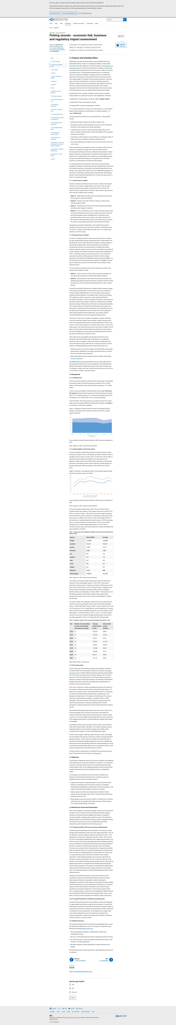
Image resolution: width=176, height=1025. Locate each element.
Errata (52, 58)
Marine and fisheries (60, 49)
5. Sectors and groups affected (56, 77)
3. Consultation (54, 69)
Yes (73, 984)
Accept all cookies (55, 13)
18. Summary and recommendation (55, 133)
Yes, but (74, 992)
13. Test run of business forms (56, 110)
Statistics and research (78, 23)
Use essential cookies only (69, 13)
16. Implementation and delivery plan (56, 123)
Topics (56, 23)
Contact (63, 1011)
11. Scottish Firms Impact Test (57, 100)
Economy (54, 48)
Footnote (53, 159)
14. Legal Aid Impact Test (57, 114)
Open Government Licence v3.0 (73, 1017)
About (51, 23)
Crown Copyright (75, 1011)
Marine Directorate (59, 46)
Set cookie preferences (85, 13)
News (61, 23)
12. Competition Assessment (54, 105)
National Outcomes (87, 928)
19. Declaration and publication (55, 138)
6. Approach (53, 81)
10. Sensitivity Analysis (56, 96)
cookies (56, 3)
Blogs (96, 23)
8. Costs (53, 88)
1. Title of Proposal (55, 61)
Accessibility (52, 1011)
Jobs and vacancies (85, 1011)
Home (51, 27)
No (73, 988)
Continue (72, 997)
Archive (58, 1011)
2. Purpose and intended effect (56, 65)
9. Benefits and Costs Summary (56, 92)
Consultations (89, 23)
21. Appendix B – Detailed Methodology (57, 149)
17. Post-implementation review (56, 128)
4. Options (53, 73)
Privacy (93, 1011)
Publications (68, 23)
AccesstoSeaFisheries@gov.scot (82, 971)
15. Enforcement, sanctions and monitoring (57, 118)
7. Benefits (53, 84)
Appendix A (97, 753)
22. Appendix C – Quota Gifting (56, 154)
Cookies (68, 1011)
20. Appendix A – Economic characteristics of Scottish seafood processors (57, 144)
